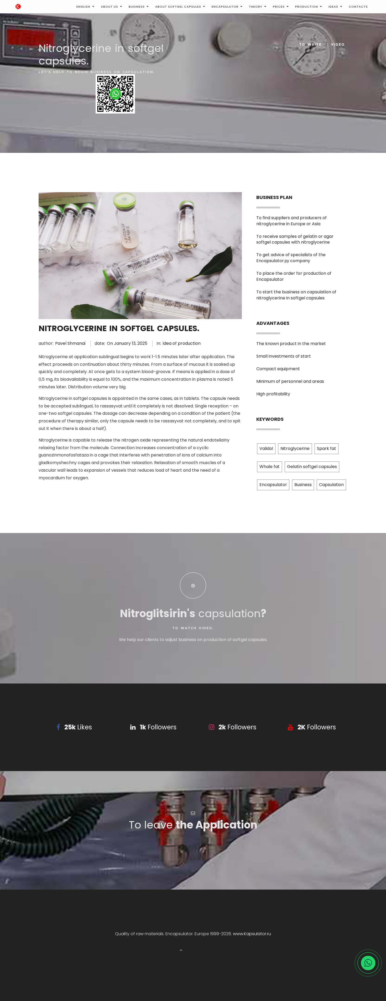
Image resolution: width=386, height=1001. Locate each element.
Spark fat (326, 448)
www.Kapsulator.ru (252, 934)
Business (137, 6)
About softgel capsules (178, 6)
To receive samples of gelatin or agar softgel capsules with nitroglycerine (294, 239)
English (83, 6)
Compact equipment (278, 369)
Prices (279, 6)
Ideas (333, 6)
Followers (158, 727)
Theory (255, 6)
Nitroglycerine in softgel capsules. (119, 328)
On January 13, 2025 (127, 343)
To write (310, 44)
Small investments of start (283, 356)
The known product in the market (291, 344)
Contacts (358, 6)
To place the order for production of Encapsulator (293, 276)
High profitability (273, 394)
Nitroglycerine (295, 448)
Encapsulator (225, 6)
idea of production (182, 343)
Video (338, 44)
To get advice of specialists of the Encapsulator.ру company (291, 258)
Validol (266, 448)
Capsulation (331, 485)
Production (306, 6)
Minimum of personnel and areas (290, 381)
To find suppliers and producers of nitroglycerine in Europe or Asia (291, 221)
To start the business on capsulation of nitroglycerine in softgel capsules (296, 295)
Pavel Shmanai (70, 343)
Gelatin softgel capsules (312, 467)
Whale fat (269, 467)
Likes (78, 727)
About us (109, 6)
